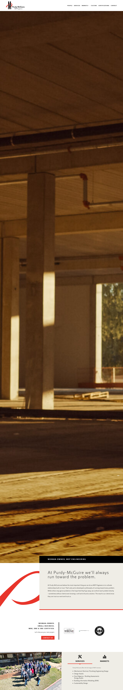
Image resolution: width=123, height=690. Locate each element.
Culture (94, 5)
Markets (85, 5)
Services (77, 5)
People (69, 5)
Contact (114, 5)
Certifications (103, 5)
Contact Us (48, 638)
